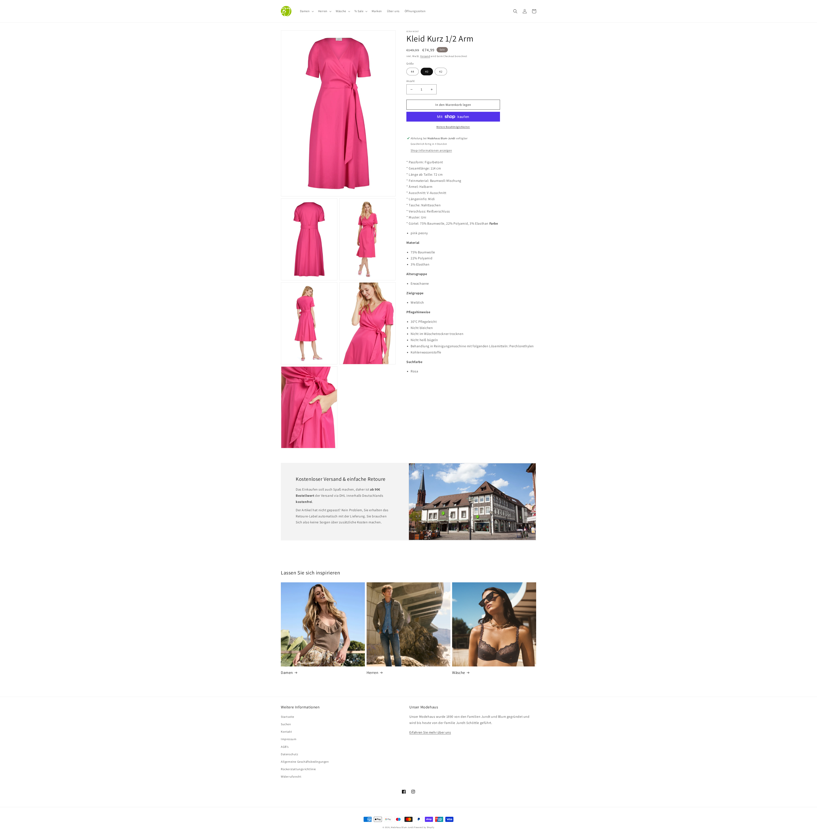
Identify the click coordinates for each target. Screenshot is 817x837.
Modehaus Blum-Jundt (402, 827)
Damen (287, 672)
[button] (306, 11)
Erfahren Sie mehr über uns (430, 732)
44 (412, 71)
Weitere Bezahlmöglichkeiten (453, 126)
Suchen (286, 724)
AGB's (285, 747)
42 (441, 71)
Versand (425, 56)
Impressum (288, 739)
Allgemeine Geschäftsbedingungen (305, 762)
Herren (373, 672)
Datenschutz (289, 754)
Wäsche (458, 672)
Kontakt (286, 732)
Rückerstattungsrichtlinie (298, 769)
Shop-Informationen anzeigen (431, 150)
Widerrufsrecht (291, 776)
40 (426, 71)
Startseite (287, 717)
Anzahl (410, 81)
